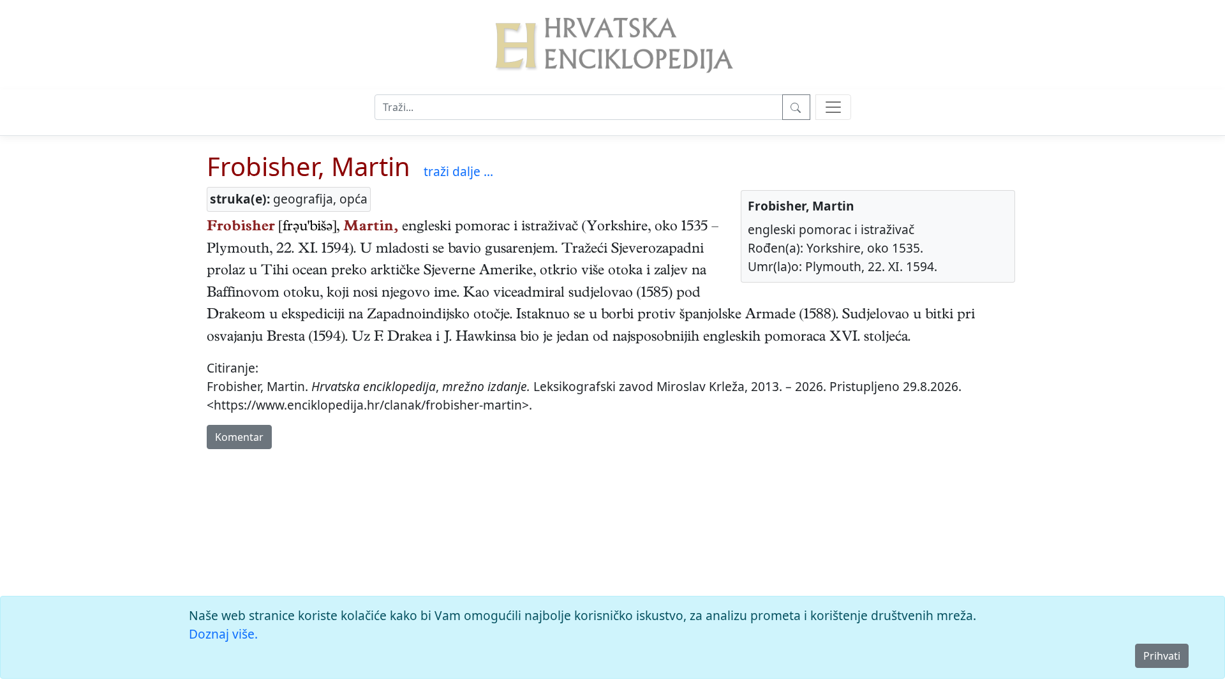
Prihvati (1161, 656)
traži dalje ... (458, 171)
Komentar (239, 437)
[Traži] (796, 107)
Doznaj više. (223, 633)
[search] (833, 107)
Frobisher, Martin (308, 166)
